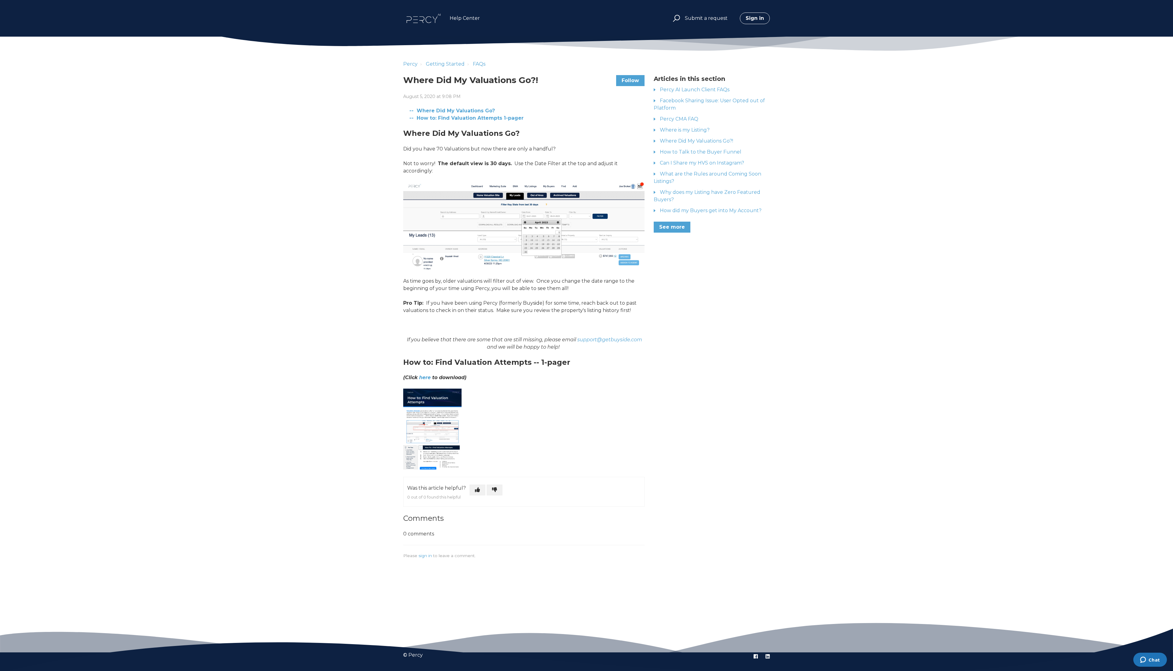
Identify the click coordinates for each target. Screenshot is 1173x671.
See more (672, 227)
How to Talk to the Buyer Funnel (700, 152)
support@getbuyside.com (609, 340)
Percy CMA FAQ (679, 119)
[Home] (423, 18)
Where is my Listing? (685, 130)
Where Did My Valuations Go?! (696, 141)
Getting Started (445, 64)
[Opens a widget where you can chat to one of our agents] (1150, 660)
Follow (630, 80)
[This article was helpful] (477, 489)
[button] (675, 18)
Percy (410, 64)
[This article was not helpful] (494, 489)
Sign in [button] (755, 18)
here (425, 377)
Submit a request (706, 18)
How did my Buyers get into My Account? (711, 210)
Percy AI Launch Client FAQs (694, 89)
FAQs (479, 64)
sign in (425, 555)
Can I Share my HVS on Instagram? (702, 163)
